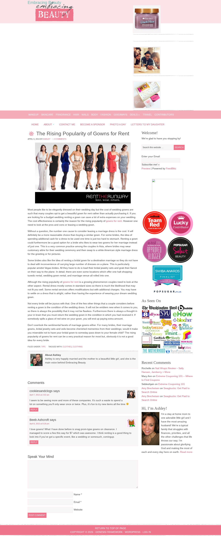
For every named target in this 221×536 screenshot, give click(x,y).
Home (35, 124)
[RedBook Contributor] (155, 235)
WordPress (132, 532)
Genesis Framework (109, 532)
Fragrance (63, 114)
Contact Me (67, 124)
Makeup (33, 114)
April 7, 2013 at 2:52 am (39, 395)
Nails (85, 114)
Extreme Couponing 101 (171, 384)
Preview (146, 168)
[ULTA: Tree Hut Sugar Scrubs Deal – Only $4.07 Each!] (147, 32)
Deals (135, 114)
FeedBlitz (171, 168)
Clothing (78, 347)
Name (77, 494)
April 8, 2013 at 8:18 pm (39, 424)
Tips (43, 347)
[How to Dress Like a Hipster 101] (147, 73)
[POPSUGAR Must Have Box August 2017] (147, 108)
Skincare (47, 114)
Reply (34, 409)
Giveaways (120, 114)
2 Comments (60, 139)
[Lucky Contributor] (181, 235)
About (47, 125)
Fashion (105, 114)
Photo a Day (118, 124)
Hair (76, 114)
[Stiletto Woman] (167, 287)
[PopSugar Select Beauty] (180, 262)
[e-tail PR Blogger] (154, 262)
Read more (186, 452)
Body (94, 114)
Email (77, 502)
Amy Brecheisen (150, 388)
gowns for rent (114, 221)
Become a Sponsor (92, 124)
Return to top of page (110, 528)
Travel (147, 114)
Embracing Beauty (44, 2)
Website (78, 509)
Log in (147, 532)
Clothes (67, 347)
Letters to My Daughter (147, 124)
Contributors (164, 114)
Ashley (46, 139)
